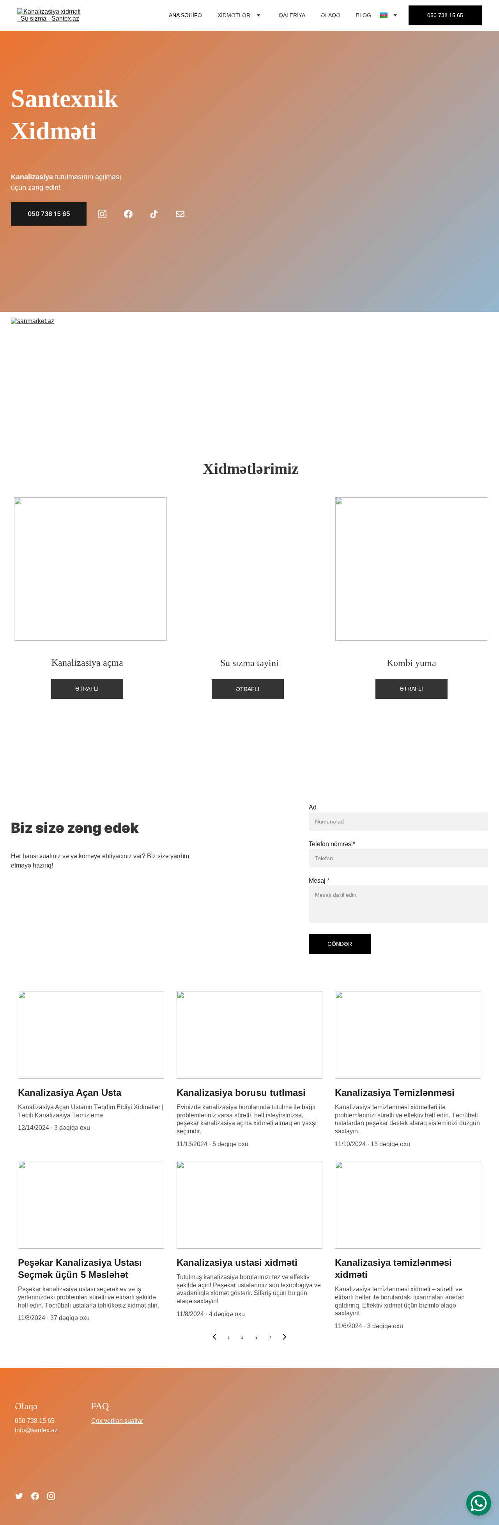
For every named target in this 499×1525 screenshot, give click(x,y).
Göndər (339, 944)
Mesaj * (319, 880)
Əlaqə (330, 15)
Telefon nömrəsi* (332, 844)
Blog (363, 15)
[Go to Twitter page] (19, 1496)
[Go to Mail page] (180, 214)
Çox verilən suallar (117, 1420)
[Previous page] (214, 1338)
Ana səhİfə (185, 15)
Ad (313, 807)
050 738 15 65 (445, 15)
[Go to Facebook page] (132, 214)
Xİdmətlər (234, 15)
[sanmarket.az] (249, 370)
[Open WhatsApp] (478, 1503)
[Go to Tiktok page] (158, 214)
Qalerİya (292, 15)
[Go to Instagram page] (106, 214)
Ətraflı (87, 689)
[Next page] (285, 1338)
